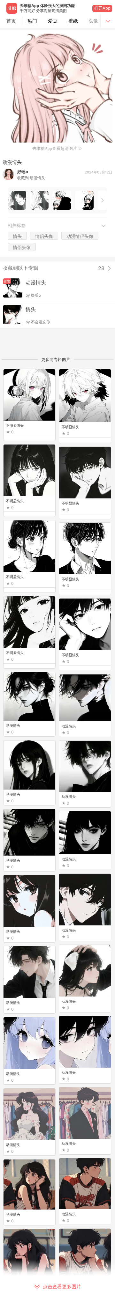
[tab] (32, 21)
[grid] (59, 832)
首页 (11, 21)
